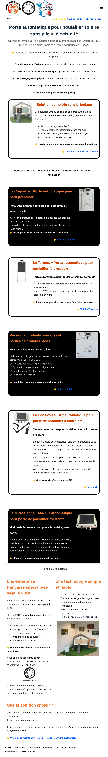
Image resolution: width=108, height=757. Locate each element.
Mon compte (21, 748)
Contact (73, 748)
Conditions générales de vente (20, 752)
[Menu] (101, 8)
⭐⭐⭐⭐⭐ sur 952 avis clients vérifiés (77, 19)
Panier (8, 748)
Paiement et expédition (41, 748)
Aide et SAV (60, 748)
